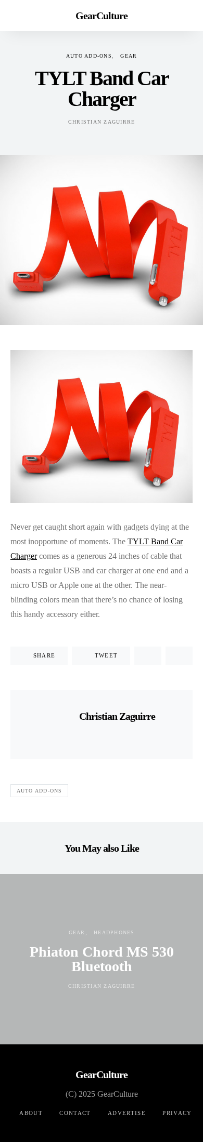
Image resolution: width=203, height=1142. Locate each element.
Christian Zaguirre (101, 122)
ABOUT (31, 1113)
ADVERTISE (127, 1113)
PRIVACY (177, 1113)
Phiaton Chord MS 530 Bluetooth (102, 959)
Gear (128, 56)
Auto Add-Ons (89, 56)
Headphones (114, 932)
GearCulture (101, 15)
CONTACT (75, 1113)
